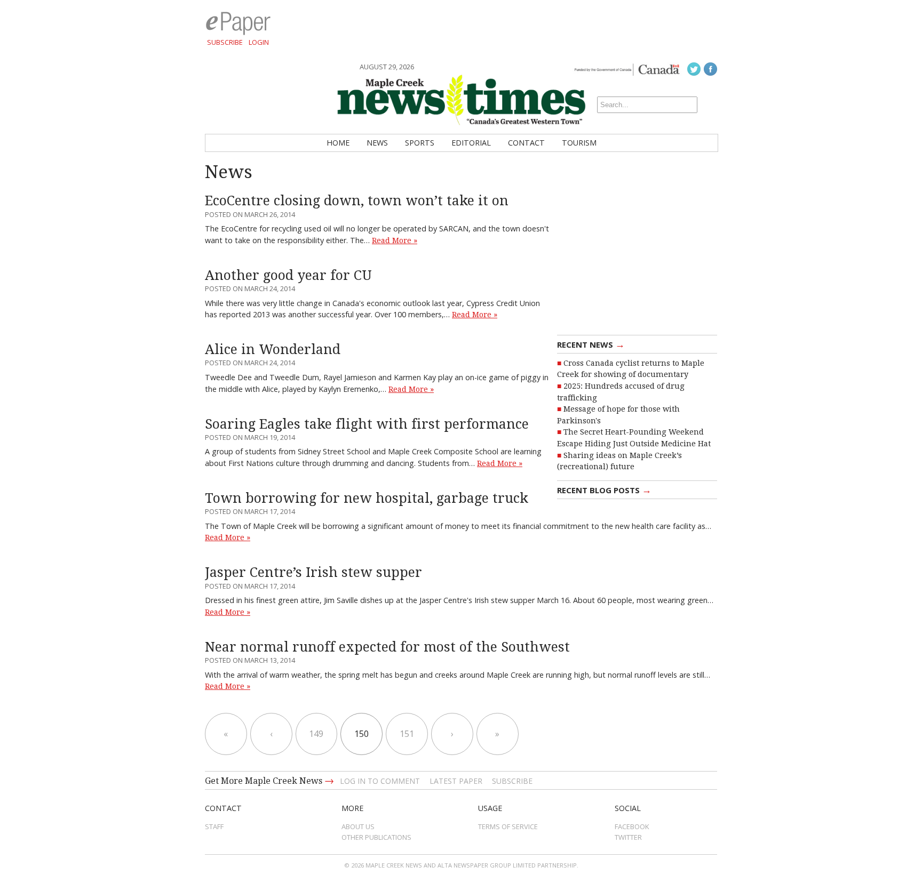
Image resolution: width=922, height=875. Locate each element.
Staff (214, 826)
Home (338, 143)
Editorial (471, 143)
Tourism (579, 143)
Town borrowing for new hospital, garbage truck (366, 498)
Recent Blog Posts (604, 489)
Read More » (394, 240)
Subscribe (225, 42)
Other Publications (376, 837)
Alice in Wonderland (272, 349)
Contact (526, 143)
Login (259, 42)
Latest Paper (456, 781)
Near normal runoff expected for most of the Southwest (387, 647)
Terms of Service (508, 826)
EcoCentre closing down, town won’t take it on (356, 200)
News (377, 143)
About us (358, 826)
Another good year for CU (288, 275)
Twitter (628, 837)
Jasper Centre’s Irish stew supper (313, 572)
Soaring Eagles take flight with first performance (367, 424)
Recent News (591, 344)
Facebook (632, 826)
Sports (419, 143)
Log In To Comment (380, 781)
